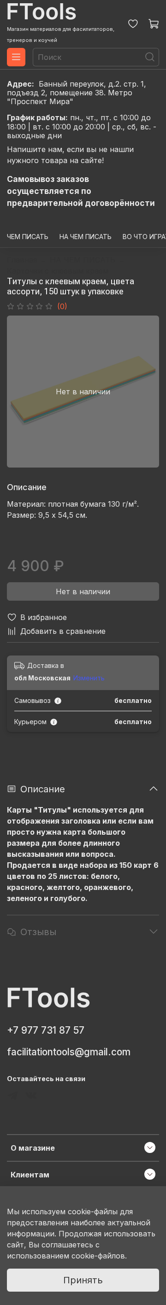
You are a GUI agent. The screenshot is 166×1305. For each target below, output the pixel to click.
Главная (22, 259)
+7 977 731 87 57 (45, 1030)
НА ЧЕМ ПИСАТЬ (85, 236)
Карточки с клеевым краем (57, 270)
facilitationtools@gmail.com (68, 1052)
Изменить (89, 678)
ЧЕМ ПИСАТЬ (27, 236)
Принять (83, 1280)
